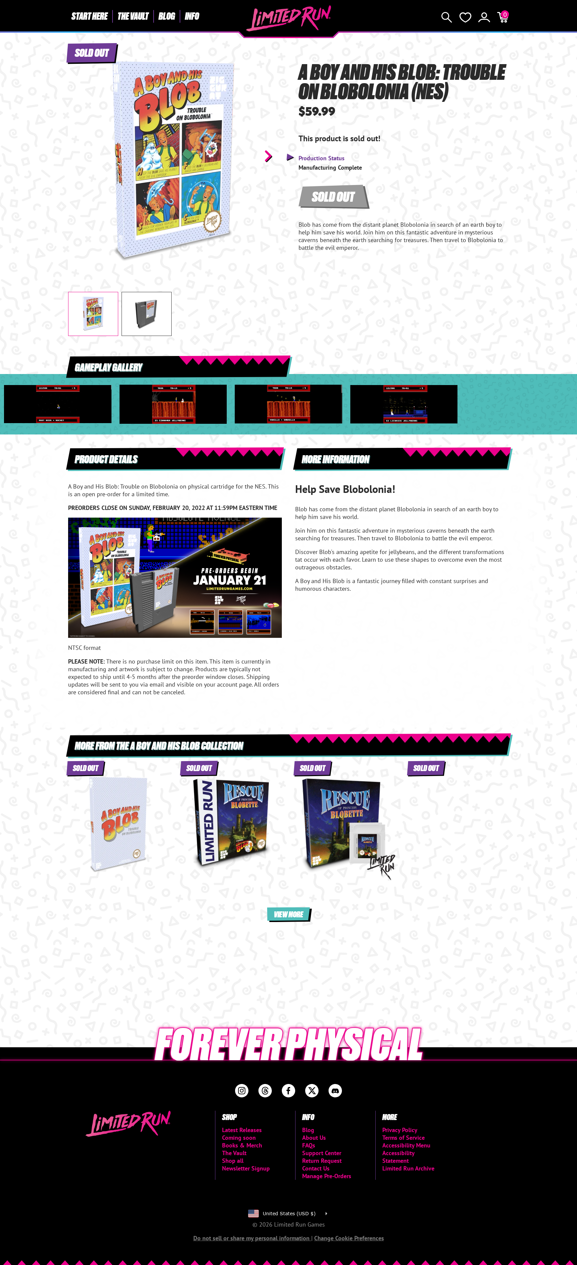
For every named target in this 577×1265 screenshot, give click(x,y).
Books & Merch (242, 1145)
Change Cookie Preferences (349, 1238)
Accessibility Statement (398, 1156)
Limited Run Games (288, 18)
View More (288, 914)
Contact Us (316, 1168)
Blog (167, 16)
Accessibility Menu (406, 1145)
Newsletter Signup (246, 1168)
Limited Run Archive (408, 1168)
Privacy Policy (399, 1130)
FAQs (308, 1145)
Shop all (232, 1160)
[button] (78, 156)
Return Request (322, 1160)
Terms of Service (403, 1137)
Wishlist (465, 17)
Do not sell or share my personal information (252, 1238)
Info (192, 16)
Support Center (321, 1153)
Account (484, 17)
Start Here (89, 16)
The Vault (133, 16)
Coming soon (239, 1137)
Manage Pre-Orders (326, 1176)
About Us (314, 1137)
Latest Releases (242, 1130)
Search (447, 17)
